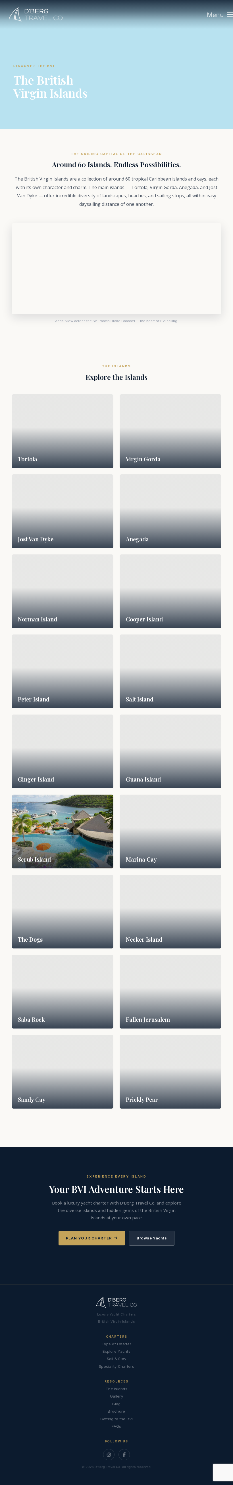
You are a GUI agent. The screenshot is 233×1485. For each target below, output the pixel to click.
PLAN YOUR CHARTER (89, 1238)
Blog (116, 1404)
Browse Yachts (152, 1238)
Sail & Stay (116, 1358)
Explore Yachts (116, 1351)
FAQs (116, 1426)
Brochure (116, 1411)
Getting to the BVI (116, 1419)
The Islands (116, 1388)
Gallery (116, 1396)
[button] (220, 14)
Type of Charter (116, 1344)
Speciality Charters (116, 1366)
